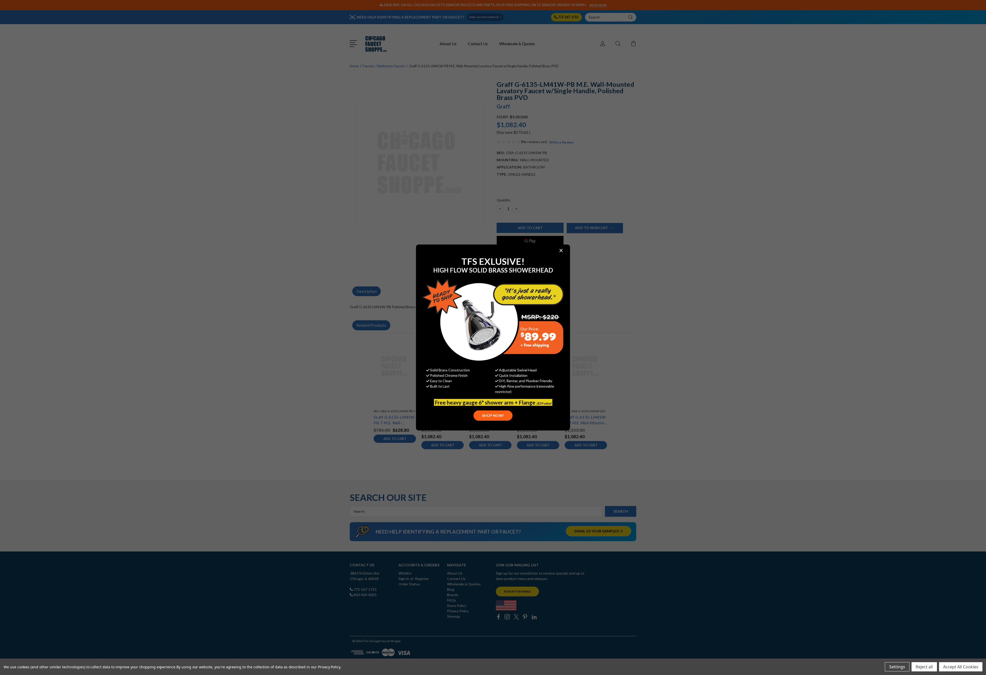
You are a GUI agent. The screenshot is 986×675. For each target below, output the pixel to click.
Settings (897, 667)
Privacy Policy (329, 666)
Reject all (924, 667)
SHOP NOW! (493, 415)
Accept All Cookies (960, 667)
